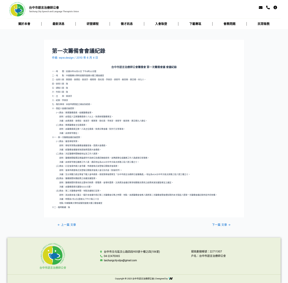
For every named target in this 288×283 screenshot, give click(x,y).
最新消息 (58, 24)
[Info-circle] (275, 7)
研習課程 (93, 24)
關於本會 (24, 24)
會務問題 (230, 24)
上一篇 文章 (67, 224)
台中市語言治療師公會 (53, 267)
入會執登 (161, 24)
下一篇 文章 (221, 224)
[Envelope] (260, 7)
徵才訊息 (127, 24)
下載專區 (195, 24)
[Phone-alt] (268, 7)
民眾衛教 (264, 24)
